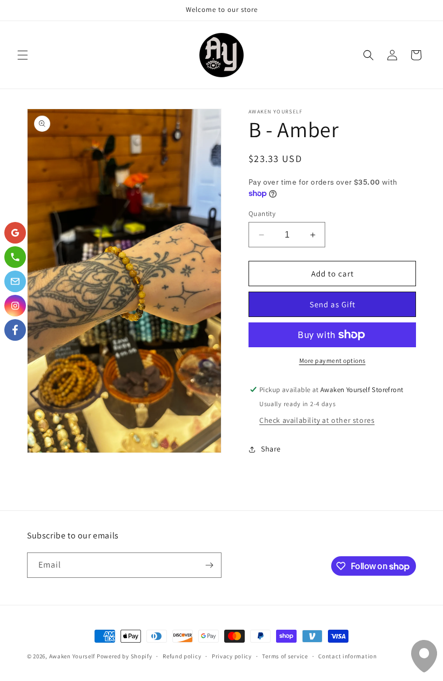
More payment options (332, 360)
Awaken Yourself (72, 656)
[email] (15, 281)
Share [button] (271, 449)
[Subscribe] (209, 565)
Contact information (347, 656)
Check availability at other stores (316, 420)
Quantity (262, 213)
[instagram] (15, 305)
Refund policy (182, 656)
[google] (15, 233)
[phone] (15, 257)
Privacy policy (232, 656)
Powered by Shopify (124, 656)
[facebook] (15, 330)
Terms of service (284, 656)
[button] (23, 55)
